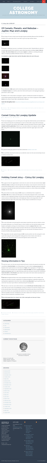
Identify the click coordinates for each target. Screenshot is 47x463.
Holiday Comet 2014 (32, 149)
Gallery (25, 1)
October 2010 (7, 406)
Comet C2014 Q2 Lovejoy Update (18, 115)
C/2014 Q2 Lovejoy (21, 312)
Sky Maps (32, 1)
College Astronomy (23, 10)
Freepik (20, 424)
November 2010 (8, 404)
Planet (6, 109)
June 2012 (7, 392)
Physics (6, 331)
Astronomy (5, 312)
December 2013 (8, 382)
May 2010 (7, 410)
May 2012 (7, 394)
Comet (26, 312)
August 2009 (7, 412)
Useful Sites (39, 1)
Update (2, 171)
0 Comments (17, 33)
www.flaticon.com (16, 427)
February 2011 (8, 400)
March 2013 (7, 390)
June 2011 (7, 396)
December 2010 (8, 402)
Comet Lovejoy (30, 312)
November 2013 (8, 384)
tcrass (3, 33)
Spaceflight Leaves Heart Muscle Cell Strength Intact (29, 442)
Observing (6, 314)
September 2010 (8, 408)
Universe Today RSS (27, 423)
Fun (5, 325)
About (8, 1)
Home (4, 1)
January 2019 (7, 371)
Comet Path (36, 312)
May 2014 (7, 378)
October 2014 (7, 376)
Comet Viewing (41, 312)
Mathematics (7, 329)
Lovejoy (2, 314)
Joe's (43, 362)
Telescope (9, 109)
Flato (38, 460)
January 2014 (7, 380)
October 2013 (7, 386)
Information (9, 312)
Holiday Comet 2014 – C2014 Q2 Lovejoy (22, 177)
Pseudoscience (8, 333)
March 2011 (7, 398)
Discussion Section (16, 1)
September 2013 (8, 388)
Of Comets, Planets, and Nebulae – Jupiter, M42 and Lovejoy (19, 29)
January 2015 (7, 372)
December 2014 (8, 375)
